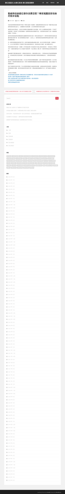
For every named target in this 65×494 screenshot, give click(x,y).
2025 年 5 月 (11, 223)
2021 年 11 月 (11, 353)
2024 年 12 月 (11, 239)
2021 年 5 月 (11, 372)
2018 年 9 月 (11, 471)
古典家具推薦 (15, 156)
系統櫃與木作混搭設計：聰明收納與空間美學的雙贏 (19, 116)
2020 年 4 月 (11, 412)
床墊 (35, 160)
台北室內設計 (19, 158)
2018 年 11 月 (11, 465)
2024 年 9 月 (11, 248)
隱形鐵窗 (55, 165)
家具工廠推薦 (51, 158)
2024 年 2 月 (11, 269)
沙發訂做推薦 (20, 165)
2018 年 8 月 (11, 474)
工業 (43, 2)
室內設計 (44, 158)
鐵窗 (44, 165)
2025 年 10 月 (11, 208)
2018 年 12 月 (11, 461)
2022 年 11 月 (11, 316)
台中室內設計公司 (42, 156)
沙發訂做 (14, 165)
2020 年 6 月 (11, 406)
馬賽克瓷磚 (19, 167)
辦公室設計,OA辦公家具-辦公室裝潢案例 (19, 3)
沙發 (36, 163)
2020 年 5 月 (11, 409)
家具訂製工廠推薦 (11, 160)
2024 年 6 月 (11, 257)
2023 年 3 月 (11, 304)
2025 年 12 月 (11, 201)
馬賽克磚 (32, 167)
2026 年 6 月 (11, 183)
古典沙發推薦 (27, 156)
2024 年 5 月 (11, 260)
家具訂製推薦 (19, 160)
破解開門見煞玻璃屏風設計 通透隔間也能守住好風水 (19, 120)
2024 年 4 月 (11, 263)
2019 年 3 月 (11, 452)
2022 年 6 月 (11, 331)
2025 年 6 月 (11, 220)
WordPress (58, 492)
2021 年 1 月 (11, 384)
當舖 (58, 2)
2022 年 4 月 (11, 338)
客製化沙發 (30, 158)
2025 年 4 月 (11, 226)
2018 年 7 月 (11, 477)
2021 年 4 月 (11, 375)
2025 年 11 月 (11, 204)
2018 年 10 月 (11, 468)
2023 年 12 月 (11, 276)
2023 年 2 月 (11, 307)
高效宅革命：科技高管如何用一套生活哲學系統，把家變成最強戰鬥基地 (24, 113)
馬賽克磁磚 (26, 167)
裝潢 (47, 2)
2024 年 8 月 (11, 251)
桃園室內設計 (31, 163)
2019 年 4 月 (11, 449)
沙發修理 (40, 163)
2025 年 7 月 (11, 217)
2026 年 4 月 (11, 189)
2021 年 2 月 (11, 381)
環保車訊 (52, 2)
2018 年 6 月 (11, 480)
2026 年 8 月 (11, 177)
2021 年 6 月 (11, 369)
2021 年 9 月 (11, 359)
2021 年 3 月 (11, 378)
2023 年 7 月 (11, 291)
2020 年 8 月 (11, 400)
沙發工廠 (45, 163)
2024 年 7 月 (11, 254)
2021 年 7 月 (11, 365)
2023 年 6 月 (11, 294)
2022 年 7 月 (11, 328)
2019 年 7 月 (11, 440)
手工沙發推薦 (52, 160)
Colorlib (48, 492)
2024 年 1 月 (11, 273)
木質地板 (19, 163)
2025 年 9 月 (11, 211)
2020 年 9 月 (11, 396)
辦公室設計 (11, 145)
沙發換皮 (9, 165)
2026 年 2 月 (11, 195)
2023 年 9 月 (11, 285)
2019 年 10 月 (11, 430)
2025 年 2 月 (11, 232)
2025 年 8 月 (11, 214)
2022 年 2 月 (11, 344)
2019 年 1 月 (11, 458)
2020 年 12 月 (11, 387)
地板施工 (25, 158)
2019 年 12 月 (11, 424)
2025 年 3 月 (11, 229)
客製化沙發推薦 (38, 158)
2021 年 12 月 (11, 350)
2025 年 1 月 (11, 235)
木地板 (8, 163)
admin (18, 20)
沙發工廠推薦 (52, 163)
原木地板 (9, 156)
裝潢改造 (10, 136)
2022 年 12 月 (11, 313)
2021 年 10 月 (11, 356)
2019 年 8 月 (11, 437)
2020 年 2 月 (11, 418)
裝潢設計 (10, 139)
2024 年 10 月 (11, 245)
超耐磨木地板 (39, 165)
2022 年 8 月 (11, 325)
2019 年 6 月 (11, 443)
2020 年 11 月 (11, 390)
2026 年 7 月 (11, 180)
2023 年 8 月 (11, 288)
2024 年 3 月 (11, 266)
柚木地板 (24, 163)
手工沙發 (46, 160)
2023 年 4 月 (11, 300)
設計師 (33, 165)
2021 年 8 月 (11, 362)
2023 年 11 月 (11, 279)
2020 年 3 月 (11, 415)
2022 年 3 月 (11, 341)
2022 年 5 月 (11, 334)
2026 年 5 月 (11, 186)
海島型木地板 (27, 165)
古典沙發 (21, 156)
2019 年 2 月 (11, 455)
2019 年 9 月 (11, 434)
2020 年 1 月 (11, 421)
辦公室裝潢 (11, 142)
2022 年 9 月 (11, 322)
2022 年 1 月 (11, 347)
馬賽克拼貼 (13, 167)
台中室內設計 (34, 156)
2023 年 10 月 (11, 282)
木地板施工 (13, 163)
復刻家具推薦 (40, 160)
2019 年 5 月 (11, 446)
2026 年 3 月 (11, 192)
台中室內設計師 (51, 156)
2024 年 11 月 (11, 242)
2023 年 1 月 (11, 310)
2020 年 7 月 (11, 403)
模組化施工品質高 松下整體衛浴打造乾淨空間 (17, 107)
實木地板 (25, 160)
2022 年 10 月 (11, 319)
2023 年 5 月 (11, 297)
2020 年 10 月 (11, 393)
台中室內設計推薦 (11, 158)
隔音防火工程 (49, 165)
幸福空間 (30, 160)
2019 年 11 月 (11, 427)
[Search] (57, 98)
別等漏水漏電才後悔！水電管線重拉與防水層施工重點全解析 (21, 110)
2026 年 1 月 (11, 198)
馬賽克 (8, 167)
